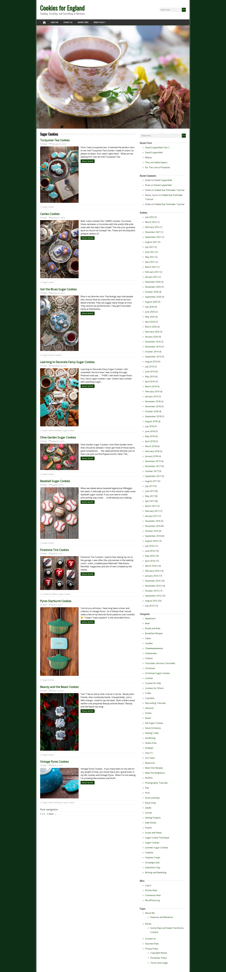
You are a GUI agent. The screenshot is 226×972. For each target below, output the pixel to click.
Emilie (44, 144)
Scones (148, 812)
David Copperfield (153, 152)
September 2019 (153, 356)
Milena (148, 157)
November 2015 (153, 585)
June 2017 (150, 491)
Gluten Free (150, 743)
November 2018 (153, 406)
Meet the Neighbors (155, 772)
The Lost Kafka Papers (156, 162)
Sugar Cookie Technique (52, 430)
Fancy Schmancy (153, 728)
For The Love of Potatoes (157, 167)
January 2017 (151, 516)
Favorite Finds (83, 22)
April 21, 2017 (56, 605)
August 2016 (151, 540)
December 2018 (152, 401)
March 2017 (151, 506)
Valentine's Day (152, 867)
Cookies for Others (50, 594)
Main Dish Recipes (154, 767)
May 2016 (149, 555)
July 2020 (149, 306)
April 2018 (150, 441)
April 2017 (150, 501)
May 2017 (149, 496)
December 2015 (152, 580)
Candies (149, 643)
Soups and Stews (153, 832)
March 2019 (151, 386)
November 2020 (153, 286)
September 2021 (153, 237)
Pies (147, 787)
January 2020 (151, 336)
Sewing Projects (153, 817)
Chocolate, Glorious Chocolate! (160, 663)
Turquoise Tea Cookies (55, 140)
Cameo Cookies (50, 214)
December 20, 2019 (59, 366)
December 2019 (152, 341)
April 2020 (150, 321)
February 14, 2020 (58, 144)
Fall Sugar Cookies (154, 723)
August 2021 (151, 242)
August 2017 (151, 481)
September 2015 (153, 595)
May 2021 (149, 257)
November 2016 (153, 526)
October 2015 (151, 590)
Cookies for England (62, 7)
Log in (148, 885)
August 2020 (151, 301)
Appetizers (150, 618)
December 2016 (152, 521)
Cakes (148, 638)
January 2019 (151, 396)
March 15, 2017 (57, 690)
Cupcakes (149, 698)
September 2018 (153, 416)
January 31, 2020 (58, 217)
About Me (54, 22)
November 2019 (153, 346)
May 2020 (149, 316)
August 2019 (151, 361)
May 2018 (149, 436)
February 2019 (152, 391)
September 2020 (153, 296)
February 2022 (152, 227)
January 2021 (151, 276)
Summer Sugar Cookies (156, 847)
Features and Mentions (161, 917)
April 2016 (150, 560)
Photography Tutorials (156, 782)
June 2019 (150, 371)
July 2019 (149, 366)
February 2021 (152, 271)
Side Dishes (150, 822)
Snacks (148, 827)
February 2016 (152, 570)
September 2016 (153, 536)
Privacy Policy (99, 22)
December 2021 (152, 232)
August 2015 (151, 600)
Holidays (149, 748)
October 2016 (151, 531)
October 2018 (151, 411)
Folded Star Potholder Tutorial (169, 190)
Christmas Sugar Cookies (157, 673)
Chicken (149, 658)
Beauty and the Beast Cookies (59, 687)
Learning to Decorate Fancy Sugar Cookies (67, 362)
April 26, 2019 (56, 553)
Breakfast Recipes (154, 633)
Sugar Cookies (48, 207)
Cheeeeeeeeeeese (154, 648)
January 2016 (151, 575)
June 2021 (150, 252)
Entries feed (151, 890)
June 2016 (150, 550)
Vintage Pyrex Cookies (54, 761)
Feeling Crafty (152, 733)
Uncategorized (152, 862)
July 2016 (149, 545)
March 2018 (151, 446)
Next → (52, 813)
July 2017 (149, 486)
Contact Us (67, 22)
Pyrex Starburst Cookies (55, 601)
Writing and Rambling (155, 872)
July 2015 (149, 605)
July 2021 (149, 247)
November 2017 (153, 466)
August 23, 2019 (57, 441)
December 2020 (152, 281)
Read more (87, 161)
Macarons (150, 762)
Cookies (149, 678)
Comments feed (152, 895)
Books (148, 923)
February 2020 (152, 331)
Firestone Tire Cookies (54, 550)
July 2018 (149, 426)
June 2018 (150, 431)
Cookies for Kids (153, 683)
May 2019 (149, 376)
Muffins (149, 777)
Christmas (150, 668)
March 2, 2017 (57, 765)
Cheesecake (151, 653)
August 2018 (151, 421)
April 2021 (150, 262)
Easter (148, 718)
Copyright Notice (158, 952)
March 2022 (151, 222)
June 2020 (150, 311)
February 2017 (152, 511)
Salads (148, 807)
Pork (147, 792)
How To (149, 752)
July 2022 (149, 217)
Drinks (148, 713)
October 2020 (151, 291)
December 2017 (152, 461)
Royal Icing (150, 802)
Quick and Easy (152, 797)
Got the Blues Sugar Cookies (58, 289)
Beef (147, 623)
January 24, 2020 (58, 293)
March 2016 (151, 565)
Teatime (58, 355)
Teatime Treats (152, 857)
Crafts (148, 693)
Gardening (150, 738)
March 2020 (151, 326)
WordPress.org (152, 900)
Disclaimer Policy (158, 957)
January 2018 (151, 456)
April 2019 (150, 381)
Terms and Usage (159, 962)
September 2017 (153, 476)
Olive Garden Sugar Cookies (58, 437)
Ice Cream (150, 757)
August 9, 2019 (57, 485)
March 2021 (151, 266)
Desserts (149, 708)
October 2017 (151, 471)
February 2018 (152, 451)
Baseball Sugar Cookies (55, 481)
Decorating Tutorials (155, 703)
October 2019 (151, 351)
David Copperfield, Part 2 (157, 147)
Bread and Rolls (152, 628)
